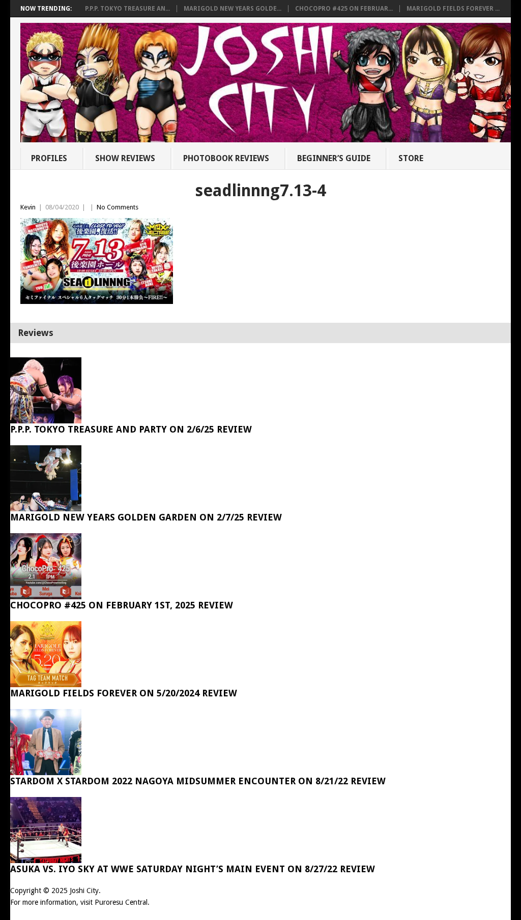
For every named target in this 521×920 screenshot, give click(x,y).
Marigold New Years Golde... (232, 8)
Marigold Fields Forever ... (453, 8)
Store (410, 158)
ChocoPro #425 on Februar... (344, 8)
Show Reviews (125, 158)
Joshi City (84, 890)
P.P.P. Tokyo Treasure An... (127, 8)
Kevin (28, 207)
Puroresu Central (121, 902)
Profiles (49, 158)
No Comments (117, 207)
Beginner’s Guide (333, 158)
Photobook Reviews (226, 158)
